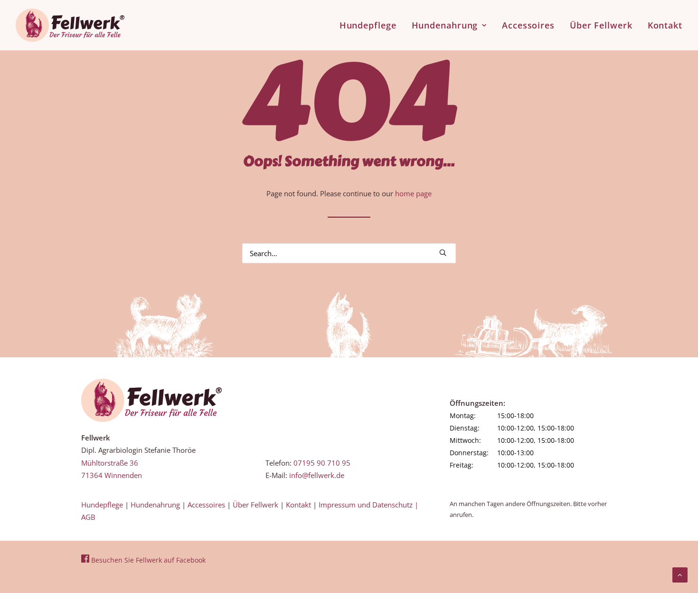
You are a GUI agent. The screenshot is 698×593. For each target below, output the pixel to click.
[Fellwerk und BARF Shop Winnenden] (70, 25)
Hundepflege (368, 25)
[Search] (349, 253)
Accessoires (528, 25)
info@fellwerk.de (316, 475)
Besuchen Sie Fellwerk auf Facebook (147, 559)
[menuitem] (371, 25)
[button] (442, 252)
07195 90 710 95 (321, 463)
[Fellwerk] (151, 400)
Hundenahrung (445, 25)
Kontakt (665, 25)
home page (413, 193)
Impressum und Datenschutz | (368, 504)
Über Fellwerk (601, 25)
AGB (88, 517)
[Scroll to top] (680, 574)
